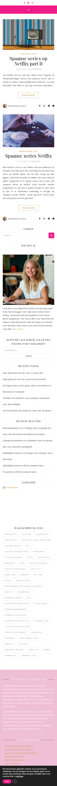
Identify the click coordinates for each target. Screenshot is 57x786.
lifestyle (36, 569)
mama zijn (10, 575)
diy (28, 546)
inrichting (44, 557)
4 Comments (34, 161)
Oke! (7, 781)
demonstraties (13, 546)
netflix (9, 592)
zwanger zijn (28, 655)
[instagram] (32, 3)
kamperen (10, 563)
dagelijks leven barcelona (36, 540)
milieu (8, 580)
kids (22, 563)
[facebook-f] (24, 3)
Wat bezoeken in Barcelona (17, 749)
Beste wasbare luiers (34, 465)
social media (41, 603)
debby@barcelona (17, 106)
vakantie (9, 644)
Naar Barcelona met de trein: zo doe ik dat (23, 372)
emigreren (38, 552)
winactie (33, 650)
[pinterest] (28, 3)
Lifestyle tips (28, 54)
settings (19, 776)
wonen (46, 650)
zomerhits (10, 655)
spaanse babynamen (15, 609)
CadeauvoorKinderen (13, 440)
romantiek (23, 592)
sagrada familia (13, 598)
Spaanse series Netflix (28, 156)
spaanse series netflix (17, 621)
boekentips (42, 534)
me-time (38, 575)
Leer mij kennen (12, 763)
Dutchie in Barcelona (16, 552)
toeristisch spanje (15, 632)
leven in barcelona (15, 569)
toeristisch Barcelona (17, 627)
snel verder (17, 329)
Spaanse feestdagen (16, 615)
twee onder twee (29, 638)
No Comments (34, 69)
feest (30, 557)
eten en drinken (13, 557)
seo (29, 598)
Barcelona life (28, 151)
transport (37, 632)
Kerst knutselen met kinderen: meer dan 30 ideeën (27, 410)
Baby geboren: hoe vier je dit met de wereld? (24, 379)
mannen (25, 575)
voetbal (23, 644)
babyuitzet (11, 534)
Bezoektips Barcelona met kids (19, 746)
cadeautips (11, 540)
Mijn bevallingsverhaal (14, 760)
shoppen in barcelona (17, 603)
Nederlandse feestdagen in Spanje (23, 586)
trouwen (9, 638)
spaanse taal (42, 621)
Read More (28, 95)
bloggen (26, 534)
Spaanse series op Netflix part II (28, 60)
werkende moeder (14, 650)
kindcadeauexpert (11, 428)
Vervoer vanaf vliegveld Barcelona (20, 753)
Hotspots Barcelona (14, 756)
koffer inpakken (38, 563)
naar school (23, 580)
